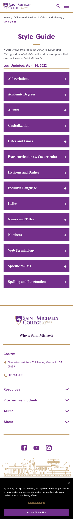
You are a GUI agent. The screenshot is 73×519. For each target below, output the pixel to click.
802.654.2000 (15, 375)
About (8, 422)
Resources (12, 389)
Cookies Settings (36, 502)
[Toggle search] (58, 6)
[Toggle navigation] (68, 6)
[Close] (69, 483)
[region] (36, 498)
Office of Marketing (51, 17)
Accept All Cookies (36, 512)
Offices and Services (25, 17)
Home (7, 17)
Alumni (9, 411)
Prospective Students (21, 400)
